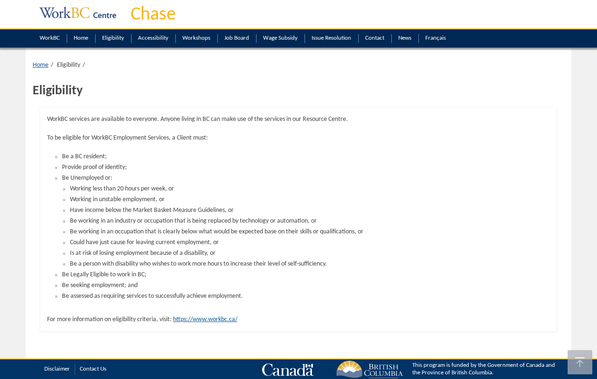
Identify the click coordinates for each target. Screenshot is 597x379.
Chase (153, 15)
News (404, 38)
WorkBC (50, 38)
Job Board (236, 38)
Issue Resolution (331, 38)
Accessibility (153, 38)
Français (435, 38)
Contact (374, 38)
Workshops (196, 38)
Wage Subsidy (280, 38)
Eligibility (113, 38)
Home (81, 38)
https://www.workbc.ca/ (205, 319)
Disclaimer (57, 369)
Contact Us (93, 369)
